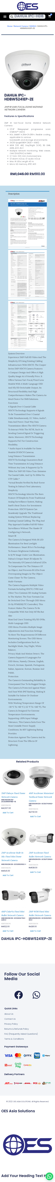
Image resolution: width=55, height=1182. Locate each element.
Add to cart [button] (8, 812)
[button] (5, 16)
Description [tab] (14, 193)
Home (9, 26)
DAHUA (33, 26)
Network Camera (21, 26)
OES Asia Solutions (18, 1111)
